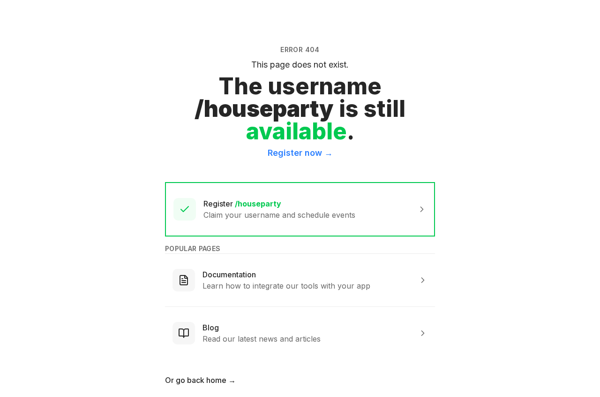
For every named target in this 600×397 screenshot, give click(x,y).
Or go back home (200, 380)
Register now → (300, 153)
